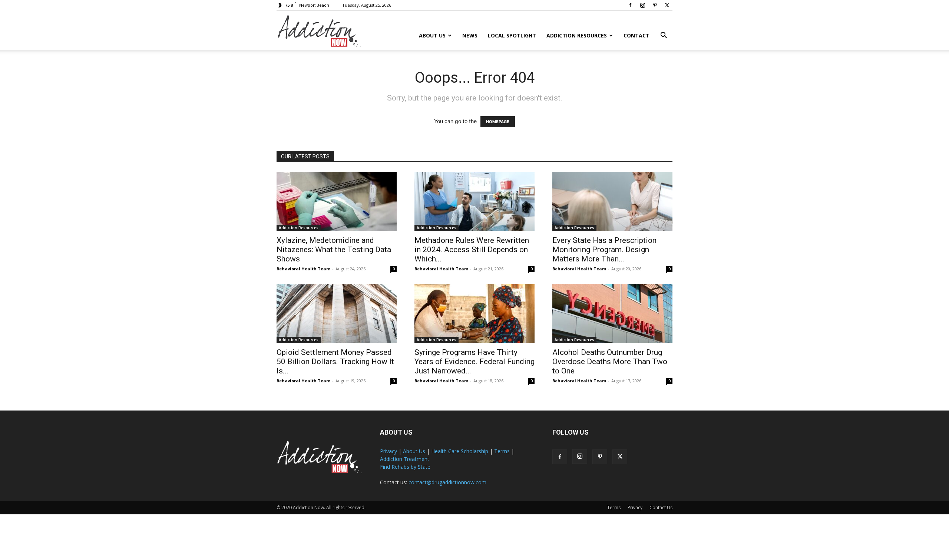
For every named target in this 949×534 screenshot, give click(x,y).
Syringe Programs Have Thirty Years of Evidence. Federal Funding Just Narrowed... (474, 361)
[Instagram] (642, 5)
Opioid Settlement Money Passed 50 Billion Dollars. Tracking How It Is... (335, 361)
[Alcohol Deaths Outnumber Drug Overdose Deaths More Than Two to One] (612, 313)
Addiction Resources (576, 35)
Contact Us (660, 507)
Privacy (388, 451)
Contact (636, 35)
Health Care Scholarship (459, 451)
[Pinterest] (654, 5)
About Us (432, 35)
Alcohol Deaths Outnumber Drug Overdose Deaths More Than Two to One (609, 361)
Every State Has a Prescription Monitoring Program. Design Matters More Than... (604, 249)
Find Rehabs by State (405, 466)
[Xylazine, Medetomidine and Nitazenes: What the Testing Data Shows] (337, 201)
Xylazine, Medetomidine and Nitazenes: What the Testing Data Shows (334, 249)
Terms (502, 451)
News (469, 35)
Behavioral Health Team (303, 268)
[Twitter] (666, 5)
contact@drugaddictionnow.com (447, 482)
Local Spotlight (512, 35)
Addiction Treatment (404, 458)
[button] (663, 36)
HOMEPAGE (497, 121)
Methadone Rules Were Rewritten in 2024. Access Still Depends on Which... (471, 249)
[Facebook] (630, 5)
